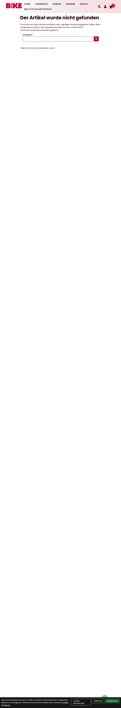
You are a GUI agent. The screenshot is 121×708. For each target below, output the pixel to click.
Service (84, 3)
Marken (57, 3)
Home (27, 3)
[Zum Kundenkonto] (105, 6)
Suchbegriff (27, 35)
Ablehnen (98, 701)
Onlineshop (41, 3)
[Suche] (99, 6)
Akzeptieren (112, 701)
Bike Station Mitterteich (38, 9)
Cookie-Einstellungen (79, 702)
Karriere (70, 3)
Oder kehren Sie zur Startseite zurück (37, 48)
